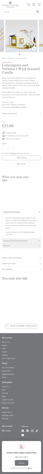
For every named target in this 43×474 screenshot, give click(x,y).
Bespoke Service (7, 412)
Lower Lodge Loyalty (8, 358)
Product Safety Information (12, 258)
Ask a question (7, 269)
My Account (5, 342)
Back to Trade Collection (23, 326)
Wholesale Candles (7, 415)
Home (4, 58)
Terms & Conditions (8, 368)
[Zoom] (34, 48)
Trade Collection (22, 58)
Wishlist (4, 352)
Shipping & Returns (8, 374)
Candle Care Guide (9, 263)
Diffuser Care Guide (8, 403)
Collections (11, 58)
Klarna (4, 377)
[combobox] (21, 11)
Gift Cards (5, 419)
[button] (7, 62)
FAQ (3, 390)
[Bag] (34, 4)
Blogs (4, 396)
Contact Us (5, 387)
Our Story (5, 393)
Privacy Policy (6, 371)
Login (4, 348)
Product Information (9, 113)
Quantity (4, 143)
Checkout (5, 355)
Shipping (13, 153)
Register (4, 345)
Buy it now (21, 164)
